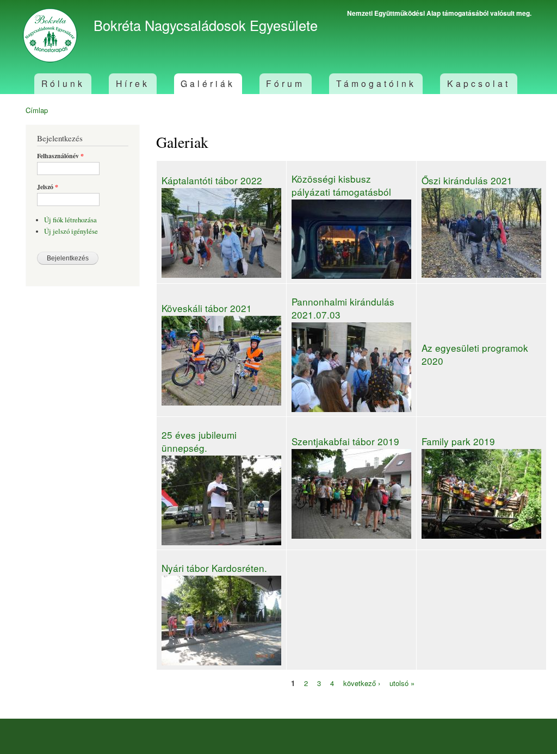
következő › (361, 682)
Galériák (208, 83)
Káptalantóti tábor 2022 (212, 180)
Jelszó (47, 187)
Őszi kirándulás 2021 (467, 180)
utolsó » (401, 682)
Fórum (285, 83)
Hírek (133, 83)
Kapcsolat (478, 83)
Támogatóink (376, 83)
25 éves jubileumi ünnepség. (199, 441)
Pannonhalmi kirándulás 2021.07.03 (343, 308)
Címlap (37, 110)
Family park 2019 (458, 441)
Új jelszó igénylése (71, 231)
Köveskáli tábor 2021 (207, 308)
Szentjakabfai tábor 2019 (345, 441)
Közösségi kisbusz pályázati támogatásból (341, 185)
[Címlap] (51, 36)
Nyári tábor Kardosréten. (214, 568)
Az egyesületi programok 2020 (475, 354)
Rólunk (63, 83)
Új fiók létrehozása (70, 220)
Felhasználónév (60, 156)
